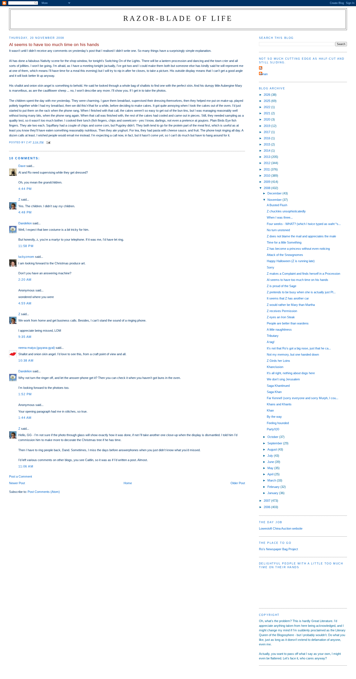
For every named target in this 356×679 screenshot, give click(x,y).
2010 (267, 175)
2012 (267, 163)
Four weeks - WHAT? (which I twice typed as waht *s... (304, 224)
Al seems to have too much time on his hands (297, 280)
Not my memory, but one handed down (293, 354)
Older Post (238, 483)
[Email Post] (48, 142)
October (273, 437)
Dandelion (25, 223)
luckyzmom (26, 256)
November (274, 199)
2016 (267, 138)
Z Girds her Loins (278, 360)
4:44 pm (25, 188)
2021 (267, 113)
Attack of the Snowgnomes (285, 255)
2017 (267, 132)
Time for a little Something (284, 242)
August (272, 449)
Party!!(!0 (273, 429)
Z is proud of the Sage (281, 286)
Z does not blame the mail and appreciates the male (301, 236)
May (270, 468)
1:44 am (25, 417)
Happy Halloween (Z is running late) (291, 261)
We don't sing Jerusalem (283, 379)
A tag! (270, 342)
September (275, 443)
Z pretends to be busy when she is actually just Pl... (301, 292)
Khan (270, 410)
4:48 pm (25, 212)
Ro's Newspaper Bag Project (278, 549)
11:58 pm (26, 246)
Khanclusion (275, 367)
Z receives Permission (282, 311)
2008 (267, 188)
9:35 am (25, 336)
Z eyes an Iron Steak (281, 317)
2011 (267, 169)
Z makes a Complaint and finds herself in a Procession (303, 273)
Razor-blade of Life (178, 18)
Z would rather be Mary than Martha (291, 304)
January (273, 493)
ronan (264, 74)
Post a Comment (20, 476)
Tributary (273, 335)
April (270, 474)
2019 (267, 126)
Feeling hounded (278, 423)
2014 (267, 150)
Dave (22, 166)
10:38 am (26, 360)
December (274, 193)
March (272, 480)
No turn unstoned (278, 230)
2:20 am (25, 279)
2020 (267, 119)
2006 (267, 507)
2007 (267, 500)
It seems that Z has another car (288, 298)
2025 (267, 101)
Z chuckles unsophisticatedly (286, 211)
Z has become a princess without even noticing (298, 248)
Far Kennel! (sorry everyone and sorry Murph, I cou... (302, 398)
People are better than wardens (288, 323)
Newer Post (17, 483)
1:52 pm (25, 394)
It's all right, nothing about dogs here (291, 373)
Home (128, 483)
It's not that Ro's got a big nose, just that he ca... (299, 348)
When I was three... (280, 217)
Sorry (270, 267)
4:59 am (25, 303)
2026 (267, 94)
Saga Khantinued (278, 385)
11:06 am (25, 466)
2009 (267, 181)
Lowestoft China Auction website (280, 528)
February (273, 487)
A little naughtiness (279, 329)
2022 (267, 107)
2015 (267, 144)
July (270, 455)
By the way (274, 416)
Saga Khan (274, 392)
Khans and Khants (279, 404)
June (271, 462)
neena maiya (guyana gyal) (36, 347)
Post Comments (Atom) (44, 491)
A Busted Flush (277, 205)
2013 (267, 157)
